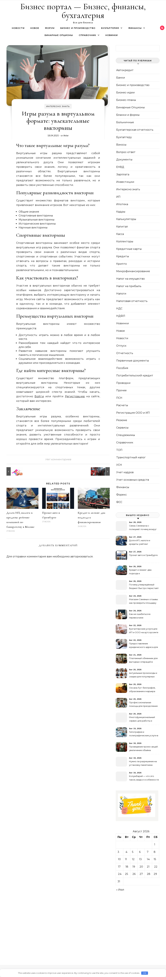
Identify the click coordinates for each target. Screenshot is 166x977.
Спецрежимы (125, 435)
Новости (18, 28)
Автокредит (125, 70)
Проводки (123, 382)
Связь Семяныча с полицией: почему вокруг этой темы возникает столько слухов (143, 527)
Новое (34, 28)
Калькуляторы (126, 219)
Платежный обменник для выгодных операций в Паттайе (143, 660)
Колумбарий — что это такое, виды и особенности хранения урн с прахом (144, 778)
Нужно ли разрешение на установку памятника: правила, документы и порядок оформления (143, 763)
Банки (120, 77)
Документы (124, 159)
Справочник (87, 35)
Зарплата (122, 174)
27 (141, 873)
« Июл (120, 889)
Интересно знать (58, 106)
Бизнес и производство (77, 28)
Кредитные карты (129, 248)
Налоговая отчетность (132, 301)
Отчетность (124, 353)
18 (126, 866)
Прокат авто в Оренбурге (143, 555)
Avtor (66, 135)
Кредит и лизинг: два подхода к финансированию (140, 572)
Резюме (121, 420)
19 (133, 866)
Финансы (135, 28)
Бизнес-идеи (125, 92)
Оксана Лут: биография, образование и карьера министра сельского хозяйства (142, 689)
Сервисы (122, 427)
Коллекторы (124, 241)
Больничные (125, 122)
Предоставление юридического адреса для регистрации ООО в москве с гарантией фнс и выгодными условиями (143, 645)
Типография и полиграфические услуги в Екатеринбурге (143, 734)
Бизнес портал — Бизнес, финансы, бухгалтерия (83, 10)
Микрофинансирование (133, 271)
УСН (119, 464)
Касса (120, 234)
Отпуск (121, 345)
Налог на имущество (130, 278)
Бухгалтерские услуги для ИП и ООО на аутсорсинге (143, 630)
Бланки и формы (128, 114)
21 (148, 866)
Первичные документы (132, 360)
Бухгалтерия (110, 28)
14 (148, 859)
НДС (119, 308)
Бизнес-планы (126, 100)
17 (119, 866)
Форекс (121, 494)
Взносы (121, 144)
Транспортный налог (131, 457)
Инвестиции (125, 181)
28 (148, 873)
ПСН (119, 397)
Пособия (122, 368)
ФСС (119, 502)
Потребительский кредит (134, 375)
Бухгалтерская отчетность (134, 129)
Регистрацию (75, 396)
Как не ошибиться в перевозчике (139, 616)
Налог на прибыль (128, 286)
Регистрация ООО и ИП (133, 412)
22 (155, 866)
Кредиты (122, 256)
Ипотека (122, 204)
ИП (118, 196)
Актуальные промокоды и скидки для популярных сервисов (143, 675)
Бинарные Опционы (59, 35)
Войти (39, 396)
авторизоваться (81, 556)
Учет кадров (125, 472)
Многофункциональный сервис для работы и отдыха (142, 719)
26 (134, 873)
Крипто (121, 263)
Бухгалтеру (124, 137)
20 (141, 866)
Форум (49, 28)
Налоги (121, 293)
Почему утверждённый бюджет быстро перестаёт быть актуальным (144, 586)
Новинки (111, 35)
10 (119, 859)
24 (120, 873)
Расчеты (122, 405)
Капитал (122, 226)
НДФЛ (120, 315)
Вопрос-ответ (126, 152)
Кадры (120, 211)
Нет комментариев (58, 459)
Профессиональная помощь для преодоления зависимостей (143, 704)
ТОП (119, 450)
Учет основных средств (132, 479)
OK (144, 973)
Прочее (121, 390)
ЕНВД (120, 167)
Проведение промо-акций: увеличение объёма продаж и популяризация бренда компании (143, 748)
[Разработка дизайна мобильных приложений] (13, 471)
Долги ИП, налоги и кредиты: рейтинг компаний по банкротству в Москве (143, 542)
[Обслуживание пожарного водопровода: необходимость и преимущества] (102, 471)
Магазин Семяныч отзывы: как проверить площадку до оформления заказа (143, 601)
